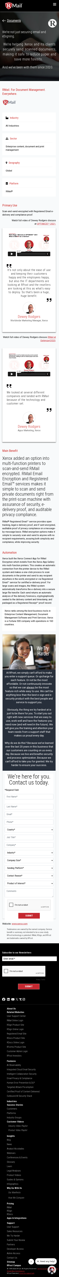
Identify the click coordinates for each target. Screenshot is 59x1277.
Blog (9, 1140)
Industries (12, 1101)
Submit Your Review (16, 1240)
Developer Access (15, 1249)
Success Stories (15, 1105)
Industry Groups (14, 1117)
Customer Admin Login (17, 1051)
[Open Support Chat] (52, 1270)
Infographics (12, 1184)
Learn (9, 1166)
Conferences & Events (17, 1157)
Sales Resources (14, 1231)
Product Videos (14, 1175)
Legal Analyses (14, 1170)
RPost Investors (14, 1055)
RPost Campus (14, 1265)
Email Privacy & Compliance (19, 1078)
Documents (14, 20)
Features (11, 1061)
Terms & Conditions (44, 1269)
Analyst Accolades (15, 1148)
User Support (13, 1227)
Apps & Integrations (16, 1218)
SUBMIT (29, 915)
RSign (9, 1210)
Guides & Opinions (15, 1179)
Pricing (10, 1203)
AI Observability (14, 1065)
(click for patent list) (26, 1273)
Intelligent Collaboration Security (22, 1074)
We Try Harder (13, 1235)
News (9, 1144)
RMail (9, 1207)
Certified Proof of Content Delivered (23, 1091)
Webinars (11, 1153)
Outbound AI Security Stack (19, 1096)
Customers (12, 1108)
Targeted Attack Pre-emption (20, 1087)
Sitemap (11, 1262)
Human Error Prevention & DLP (21, 1082)
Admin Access (13, 1253)
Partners (11, 1244)
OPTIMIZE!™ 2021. (46, 224)
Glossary (11, 1162)
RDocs (10, 1214)
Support (11, 1223)
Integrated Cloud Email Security (21, 1069)
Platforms (11, 1113)
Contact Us (12, 1257)
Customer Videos (15, 1121)
